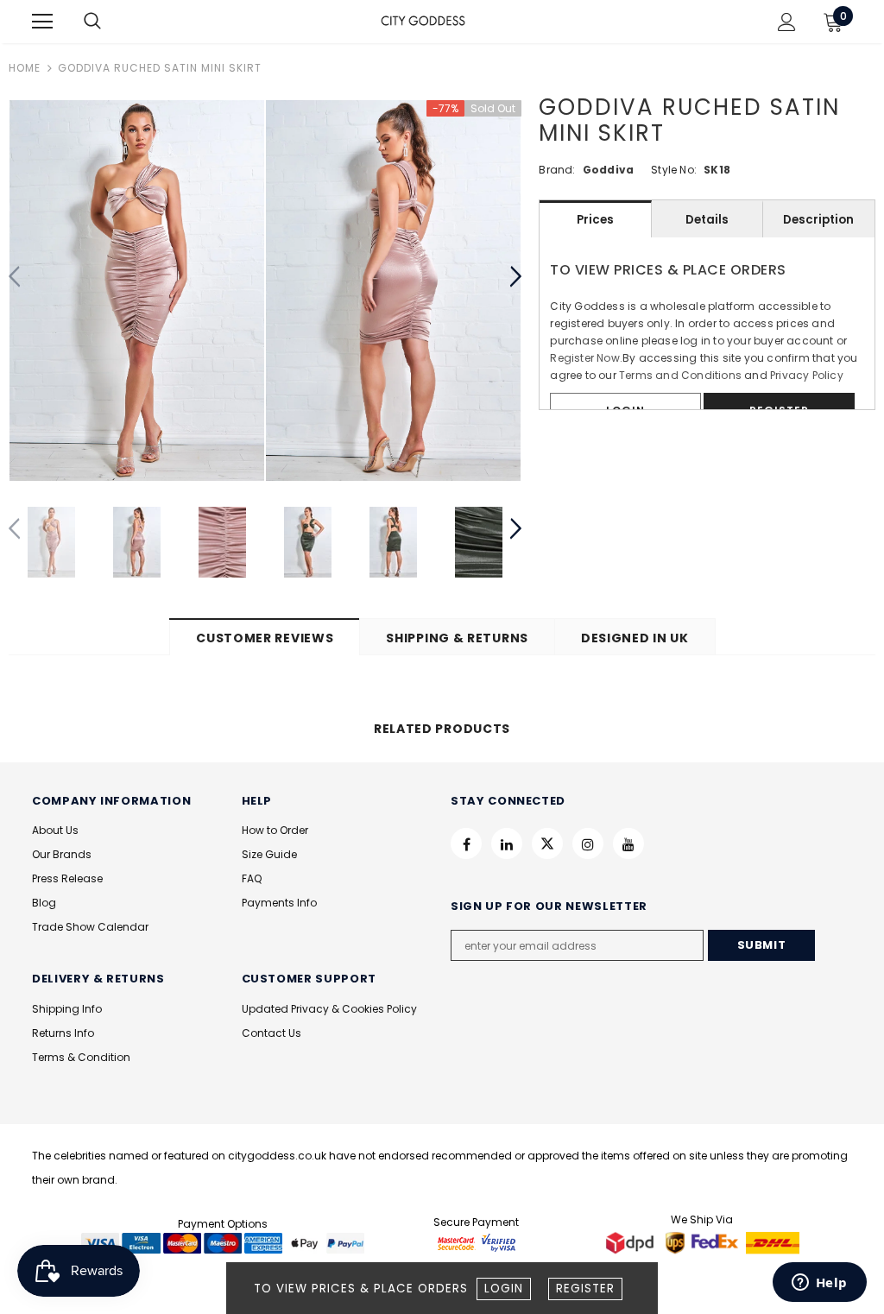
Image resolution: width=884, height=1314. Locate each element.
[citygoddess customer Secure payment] (476, 1242)
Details (707, 220)
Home (25, 67)
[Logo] (423, 20)
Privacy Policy (806, 375)
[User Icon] (787, 22)
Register (585, 1288)
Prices (595, 220)
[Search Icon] (110, 21)
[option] (137, 290)
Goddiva (608, 169)
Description (818, 220)
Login (503, 1288)
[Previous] (15, 277)
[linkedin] (506, 843)
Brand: (557, 169)
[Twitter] (547, 843)
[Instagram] (587, 843)
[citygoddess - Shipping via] (632, 1242)
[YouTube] (628, 843)
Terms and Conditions (680, 375)
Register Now (584, 358)
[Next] (514, 277)
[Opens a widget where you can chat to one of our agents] (819, 1283)
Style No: (674, 169)
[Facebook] (466, 843)
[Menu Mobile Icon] (42, 21)
